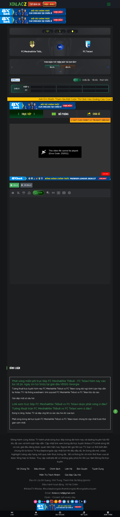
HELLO (15, 185)
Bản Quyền (82, 469)
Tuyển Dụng (98, 469)
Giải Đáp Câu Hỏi (73, 475)
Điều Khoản (39, 469)
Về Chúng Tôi (23, 469)
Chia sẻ (96, 114)
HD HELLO (27, 185)
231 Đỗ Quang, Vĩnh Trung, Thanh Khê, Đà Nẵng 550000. (64, 480)
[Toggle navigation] (108, 4)
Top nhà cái (35, 4)
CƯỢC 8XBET (49, 4)
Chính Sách (55, 469)
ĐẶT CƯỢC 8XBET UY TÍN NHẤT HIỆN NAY (91, 120)
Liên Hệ (68, 469)
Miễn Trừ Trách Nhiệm (49, 475)
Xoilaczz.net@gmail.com (63, 493)
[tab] (26, 114)
